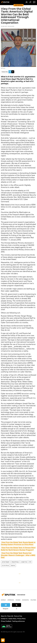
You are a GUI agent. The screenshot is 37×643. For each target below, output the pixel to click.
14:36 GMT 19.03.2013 (7, 26)
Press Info (10, 616)
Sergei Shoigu (15, 562)
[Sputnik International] (5, 3)
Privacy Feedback (6, 621)
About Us (4, 616)
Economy (25, 600)
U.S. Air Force (5, 565)
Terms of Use (18, 616)
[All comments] (3, 640)
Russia (18, 600)
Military (33, 600)
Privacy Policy (21, 618)
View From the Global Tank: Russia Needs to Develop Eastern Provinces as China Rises (18, 543)
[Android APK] (6, 626)
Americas (10, 600)
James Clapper (5, 562)
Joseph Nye (24, 562)
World (3, 600)
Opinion (13, 565)
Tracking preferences (18, 621)
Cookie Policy (12, 618)
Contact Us (4, 618)
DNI (30, 562)
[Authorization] (26, 2)
